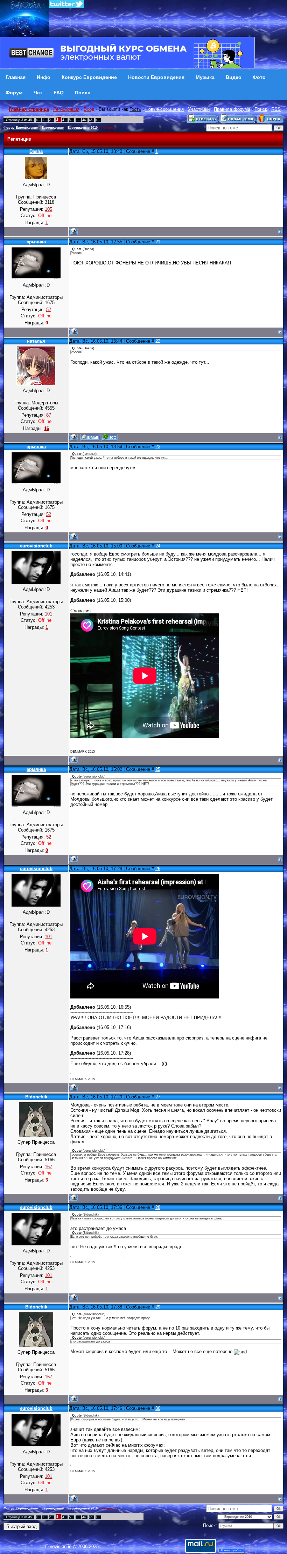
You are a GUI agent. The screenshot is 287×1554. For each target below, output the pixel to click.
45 (90, 120)
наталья (36, 341)
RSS (276, 109)
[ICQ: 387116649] (109, 437)
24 (157, 546)
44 (84, 120)
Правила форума (232, 109)
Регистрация (66, 109)
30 (157, 1408)
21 (157, 241)
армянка (36, 241)
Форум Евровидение (21, 127)
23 (157, 446)
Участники (199, 109)
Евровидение (53, 127)
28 (157, 1207)
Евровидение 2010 (83, 127)
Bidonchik (36, 1096)
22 (157, 341)
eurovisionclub (36, 546)
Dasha (36, 151)
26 (157, 868)
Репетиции (110, 127)
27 (157, 1096)
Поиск (260, 109)
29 (157, 1307)
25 (157, 769)
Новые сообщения (164, 109)
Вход (89, 109)
